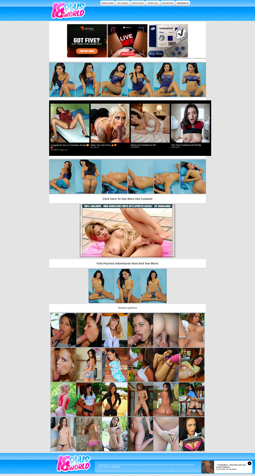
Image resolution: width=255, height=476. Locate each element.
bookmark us (183, 3)
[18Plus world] (68, 10)
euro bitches (168, 3)
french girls (138, 3)
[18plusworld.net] (74, 463)
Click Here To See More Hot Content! (127, 199)
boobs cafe (153, 3)
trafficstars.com (200, 58)
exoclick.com (186, 58)
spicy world (122, 3)
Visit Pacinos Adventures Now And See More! (127, 263)
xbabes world (107, 3)
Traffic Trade (115, 467)
